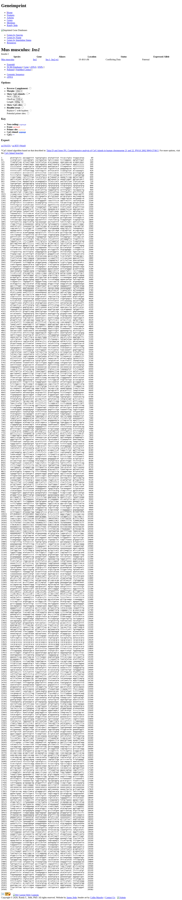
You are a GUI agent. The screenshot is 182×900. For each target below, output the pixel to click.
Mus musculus (7, 59)
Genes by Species (15, 35)
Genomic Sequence (15, 74)
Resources (11, 43)
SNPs (40, 67)
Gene (26, 67)
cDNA (33, 67)
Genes (10, 20)
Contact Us (110, 897)
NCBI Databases (14, 67)
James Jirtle (72, 897)
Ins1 (35, 59)
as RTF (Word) (19, 145)
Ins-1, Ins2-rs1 (52, 59)
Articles (10, 17)
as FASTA (6, 145)
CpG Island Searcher (13, 153)
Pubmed (10, 69)
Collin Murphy (97, 897)
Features (10, 15)
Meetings (11, 23)
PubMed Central (23, 69)
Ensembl (11, 64)
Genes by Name (14, 37)
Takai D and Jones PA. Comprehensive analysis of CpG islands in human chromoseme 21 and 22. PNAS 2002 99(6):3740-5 (102, 150)
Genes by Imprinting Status (19, 40)
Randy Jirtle (12, 25)
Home (10, 12)
